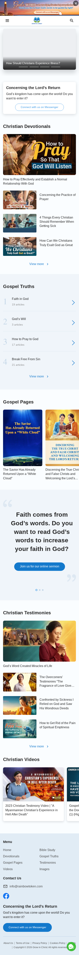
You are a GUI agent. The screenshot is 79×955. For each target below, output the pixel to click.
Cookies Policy (57, 943)
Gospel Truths (18, 286)
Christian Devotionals (26, 126)
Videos (8, 869)
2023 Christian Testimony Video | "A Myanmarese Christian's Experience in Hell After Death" (31, 810)
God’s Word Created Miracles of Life (27, 666)
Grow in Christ (40, 947)
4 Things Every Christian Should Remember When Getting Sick (57, 222)
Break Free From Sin (26, 359)
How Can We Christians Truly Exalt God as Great (56, 242)
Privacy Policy (39, 943)
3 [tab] (43, 590)
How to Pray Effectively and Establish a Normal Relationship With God (35, 181)
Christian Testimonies (27, 612)
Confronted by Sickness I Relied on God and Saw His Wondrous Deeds (56, 704)
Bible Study (47, 850)
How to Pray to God (25, 339)
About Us (8, 943)
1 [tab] (36, 590)
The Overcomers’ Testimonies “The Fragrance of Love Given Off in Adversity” (56, 681)
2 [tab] (39, 590)
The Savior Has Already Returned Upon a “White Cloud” (19, 474)
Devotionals (11, 856)
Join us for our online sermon (39, 566)
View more (36, 264)
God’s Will (19, 319)
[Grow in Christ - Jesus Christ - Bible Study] (39, 21)
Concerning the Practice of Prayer (58, 197)
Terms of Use (23, 943)
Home (7, 850)
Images (44, 869)
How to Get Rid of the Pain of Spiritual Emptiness (58, 725)
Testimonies (48, 862)
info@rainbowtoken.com (26, 886)
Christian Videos (21, 759)
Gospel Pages (18, 401)
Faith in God (20, 298)
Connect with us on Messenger (39, 107)
